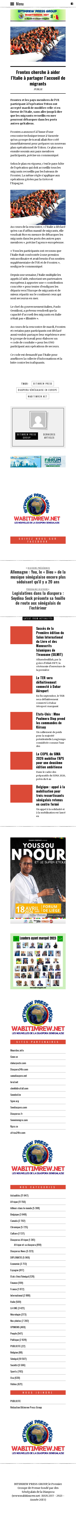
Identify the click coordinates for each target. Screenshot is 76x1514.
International (16, 1295)
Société (14, 1365)
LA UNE (13, 1308)
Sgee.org (14, 1101)
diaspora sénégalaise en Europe (37, 389)
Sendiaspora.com (18, 1107)
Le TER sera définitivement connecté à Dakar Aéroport (48, 684)
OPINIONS (15, 1327)
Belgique (14, 1214)
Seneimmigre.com (19, 1120)
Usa (12, 1378)
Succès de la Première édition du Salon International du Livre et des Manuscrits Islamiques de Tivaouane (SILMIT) (50, 641)
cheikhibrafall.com (19, 1088)
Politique (14, 1340)
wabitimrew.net (37, 396)
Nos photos (15, 1321)
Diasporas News (18, 1251)
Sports (13, 1371)
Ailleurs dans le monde (21, 1208)
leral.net (14, 1082)
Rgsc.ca (14, 1126)
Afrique (14, 1202)
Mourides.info (17, 1050)
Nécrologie (15, 1314)
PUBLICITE (15, 1346)
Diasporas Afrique (19, 1240)
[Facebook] (72, 3)
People (13, 1333)
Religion (14, 1352)
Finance (14, 1283)
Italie (12, 1302)
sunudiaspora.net (18, 1075)
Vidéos (13, 1384)
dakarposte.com (18, 1063)
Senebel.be (15, 1094)
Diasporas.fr (16, 1113)
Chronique (15, 1227)
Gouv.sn (14, 1056)
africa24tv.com (17, 1132)
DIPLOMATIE (16, 1257)
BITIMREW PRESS (42, 383)
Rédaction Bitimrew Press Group (26, 1407)
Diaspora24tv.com (19, 1069)
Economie (14, 1264)
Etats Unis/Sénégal (19, 1276)
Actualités (15, 1195)
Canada (14, 1221)
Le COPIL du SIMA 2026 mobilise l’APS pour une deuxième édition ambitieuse (50, 760)
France (13, 1289)
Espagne (14, 1270)
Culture (14, 1233)
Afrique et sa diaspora (25, 1245)
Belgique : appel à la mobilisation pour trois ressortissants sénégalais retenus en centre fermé (50, 795)
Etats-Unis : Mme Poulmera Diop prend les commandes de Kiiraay (50, 720)
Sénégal (14, 1359)
